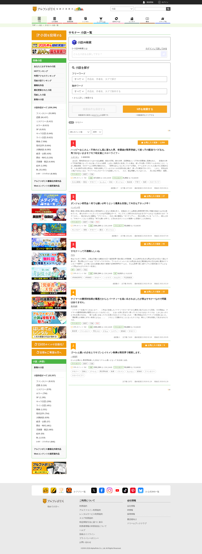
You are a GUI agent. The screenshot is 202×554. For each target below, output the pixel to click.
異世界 (74, 331)
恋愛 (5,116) (41, 385)
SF (73, 269)
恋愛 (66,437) (42, 117)
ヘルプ (82, 530)
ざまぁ (105, 331)
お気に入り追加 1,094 (154, 142)
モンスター (76, 230)
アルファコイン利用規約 (90, 510)
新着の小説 (39, 99)
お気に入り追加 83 (156, 244)
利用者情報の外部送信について (93, 526)
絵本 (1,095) (41, 166)
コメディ (114, 331)
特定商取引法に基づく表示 (91, 522)
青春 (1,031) (41, 409)
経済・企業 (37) (43, 421)
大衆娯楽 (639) (42, 417)
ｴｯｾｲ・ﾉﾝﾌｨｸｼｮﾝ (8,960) (46, 174)
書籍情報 (86, 157)
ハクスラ (107, 278)
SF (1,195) (41, 397)
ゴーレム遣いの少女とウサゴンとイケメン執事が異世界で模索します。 (106, 352)
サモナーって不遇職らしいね (85, 251)
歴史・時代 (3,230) (44, 157)
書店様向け (132, 519)
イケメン (120, 371)
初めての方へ (53, 506)
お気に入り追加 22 (156, 291)
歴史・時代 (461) (43, 425)
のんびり (117, 278)
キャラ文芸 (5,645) (44, 133)
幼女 (111, 182)
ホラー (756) (41, 393)
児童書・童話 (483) (44, 429)
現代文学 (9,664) (43, 145)
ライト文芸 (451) (43, 405)
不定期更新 (128, 278)
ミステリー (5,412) (44, 121)
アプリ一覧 (81, 492)
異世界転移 (104, 371)
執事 (112, 371)
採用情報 (131, 514)
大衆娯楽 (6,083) (43, 149)
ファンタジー (76, 174)
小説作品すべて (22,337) (45, 375)
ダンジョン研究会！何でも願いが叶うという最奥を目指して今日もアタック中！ (111, 203)
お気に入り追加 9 (156, 345)
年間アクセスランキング (44, 76)
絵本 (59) (40, 434)
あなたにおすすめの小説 (44, 66)
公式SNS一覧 (153, 492)
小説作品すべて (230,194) (45, 107)
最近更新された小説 (43, 90)
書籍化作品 (39, 85)
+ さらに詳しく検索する (82, 98)
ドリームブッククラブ (137, 523)
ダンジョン (120, 182)
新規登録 (150, 2)
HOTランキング (41, 71)
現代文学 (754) (42, 413)
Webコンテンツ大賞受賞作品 (47, 186)
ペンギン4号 (75, 207)
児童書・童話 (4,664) (45, 162)
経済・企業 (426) (43, 153)
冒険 (85, 230)
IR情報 (130, 510)
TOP (34, 25)
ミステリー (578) (43, 389)
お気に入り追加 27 (156, 196)
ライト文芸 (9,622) (44, 137)
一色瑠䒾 (74, 357)
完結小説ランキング (43, 80)
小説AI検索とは (80, 48)
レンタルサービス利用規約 (91, 514)
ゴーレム (93, 371)
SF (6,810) (41, 129)
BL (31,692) (41, 170)
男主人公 (96, 331)
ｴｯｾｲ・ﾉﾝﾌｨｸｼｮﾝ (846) (45, 442)
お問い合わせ (85, 542)
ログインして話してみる (156, 48)
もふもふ (103, 182)
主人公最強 (76, 182)
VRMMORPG (77, 278)
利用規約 (83, 506)
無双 (144, 182)
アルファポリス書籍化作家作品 (47, 181)
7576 (73, 255)
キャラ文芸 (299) (43, 401)
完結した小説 (40, 95)
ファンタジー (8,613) (45, 381)
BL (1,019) (40, 438)
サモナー (93, 182)
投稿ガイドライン (87, 534)
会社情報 (131, 506)
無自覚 (129, 182)
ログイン (165, 2)
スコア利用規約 (86, 518)
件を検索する (145, 109)
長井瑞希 (74, 306)
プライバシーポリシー (89, 538)
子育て (137, 182)
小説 (40, 25)
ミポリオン (75, 157)
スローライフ (155, 182)
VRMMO (88, 278)
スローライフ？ (78, 375)
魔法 (101, 230)
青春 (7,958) (41, 141)
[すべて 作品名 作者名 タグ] (79, 79)
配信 (85, 182)
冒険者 (123, 331)
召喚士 (84, 371)
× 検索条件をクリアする (145, 115)
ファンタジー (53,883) (46, 113)
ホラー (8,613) (42, 125)
